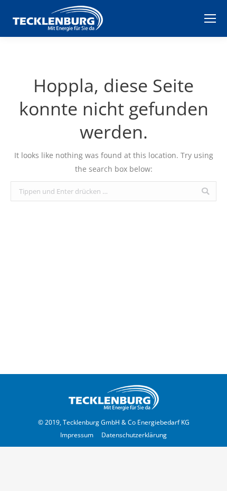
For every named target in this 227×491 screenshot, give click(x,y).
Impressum (76, 434)
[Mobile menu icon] (210, 18)
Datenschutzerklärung (134, 434)
